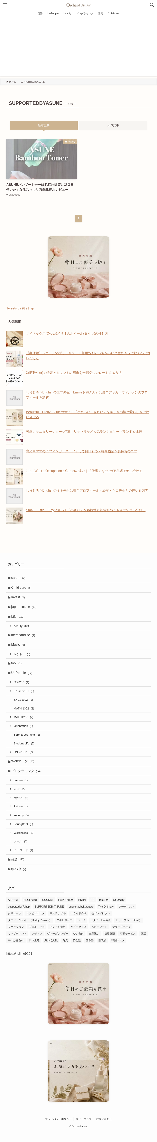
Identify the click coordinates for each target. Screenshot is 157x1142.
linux (19, 789)
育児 (65, 940)
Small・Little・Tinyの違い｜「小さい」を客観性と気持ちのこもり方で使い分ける (86, 510)
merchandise (23, 635)
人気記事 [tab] (113, 125)
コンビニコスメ (35, 913)
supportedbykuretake (81, 906)
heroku (21, 780)
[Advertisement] (78, 47)
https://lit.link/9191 (19, 953)
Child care (21, 587)
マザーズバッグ (121, 926)
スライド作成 (78, 913)
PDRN (82, 899)
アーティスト (127, 906)
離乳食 (103, 940)
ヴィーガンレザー (57, 933)
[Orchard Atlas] (78, 5)
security (21, 815)
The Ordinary (106, 906)
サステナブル (58, 913)
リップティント (17, 933)
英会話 (77, 940)
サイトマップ (84, 1119)
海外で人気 (51, 940)
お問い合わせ (104, 1119)
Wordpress (24, 832)
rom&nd (103, 899)
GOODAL (47, 899)
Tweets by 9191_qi (20, 308)
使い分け (78, 933)
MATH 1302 (24, 708)
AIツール (13, 899)
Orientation (23, 725)
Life (17, 616)
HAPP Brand (65, 899)
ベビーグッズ (78, 926)
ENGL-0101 (24, 691)
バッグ (81, 920)
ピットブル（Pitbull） (129, 920)
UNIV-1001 (23, 752)
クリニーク (14, 913)
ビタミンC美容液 (100, 920)
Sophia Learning (27, 734)
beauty (21, 626)
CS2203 (21, 682)
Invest (18, 597)
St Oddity (118, 899)
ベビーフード (99, 926)
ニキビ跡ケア (65, 920)
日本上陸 (34, 940)
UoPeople (21, 673)
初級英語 (109, 933)
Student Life (24, 743)
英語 (17, 859)
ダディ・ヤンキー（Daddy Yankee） (30, 920)
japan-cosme (23, 607)
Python (21, 806)
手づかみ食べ (16, 940)
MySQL (21, 797)
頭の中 (18, 869)
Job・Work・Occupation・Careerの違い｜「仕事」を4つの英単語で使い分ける (84, 471)
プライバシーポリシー (58, 1119)
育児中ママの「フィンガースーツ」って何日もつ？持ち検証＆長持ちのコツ (81, 451)
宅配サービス (128, 933)
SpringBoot (23, 824)
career (18, 577)
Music (18, 644)
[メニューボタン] (5, 5)
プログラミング (25, 771)
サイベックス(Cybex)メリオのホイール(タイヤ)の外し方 (67, 333)
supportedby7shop (19, 906)
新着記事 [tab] (43, 125)
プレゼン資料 (58, 926)
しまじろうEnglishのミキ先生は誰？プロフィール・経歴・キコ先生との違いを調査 (87, 490)
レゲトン (22, 654)
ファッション (16, 926)
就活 (143, 933)
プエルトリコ (37, 926)
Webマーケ (22, 761)
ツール (20, 841)
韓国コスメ (118, 940)
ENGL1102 (23, 699)
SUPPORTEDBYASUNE (49, 906)
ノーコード (23, 850)
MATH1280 (23, 717)
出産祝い (94, 933)
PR (92, 899)
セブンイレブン (100, 913)
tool (16, 663)
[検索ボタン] (152, 5)
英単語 (90, 940)
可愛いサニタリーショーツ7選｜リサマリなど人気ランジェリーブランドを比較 (84, 431)
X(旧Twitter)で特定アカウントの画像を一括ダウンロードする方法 (74, 372)
